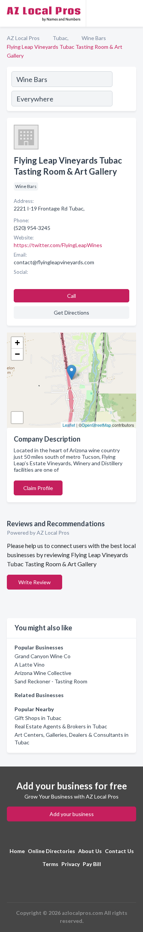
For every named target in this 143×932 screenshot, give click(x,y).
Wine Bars (94, 38)
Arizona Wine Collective (42, 673)
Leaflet (69, 425)
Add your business (72, 814)
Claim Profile (38, 488)
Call (71, 295)
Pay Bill (92, 864)
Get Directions (71, 312)
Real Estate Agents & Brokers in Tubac (60, 726)
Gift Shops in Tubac (37, 718)
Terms (50, 864)
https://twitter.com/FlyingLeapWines (58, 245)
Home (17, 851)
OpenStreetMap (96, 425)
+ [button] (17, 342)
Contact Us (119, 851)
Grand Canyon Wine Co (42, 656)
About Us (90, 851)
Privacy (70, 864)
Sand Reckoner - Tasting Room (50, 681)
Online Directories (51, 851)
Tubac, (61, 38)
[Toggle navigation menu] (132, 13)
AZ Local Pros (23, 38)
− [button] (17, 354)
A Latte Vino (29, 664)
